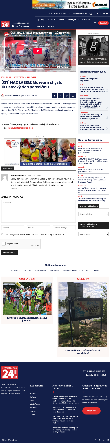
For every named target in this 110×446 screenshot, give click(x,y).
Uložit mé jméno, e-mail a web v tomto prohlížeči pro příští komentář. (35, 234)
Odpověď (14, 189)
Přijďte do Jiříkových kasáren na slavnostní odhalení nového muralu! (92, 127)
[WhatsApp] (73, 95)
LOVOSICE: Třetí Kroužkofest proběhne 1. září (90, 170)
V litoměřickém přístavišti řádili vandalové (83, 351)
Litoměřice (84, 76)
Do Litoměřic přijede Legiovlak (89, 79)
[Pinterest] (66, 95)
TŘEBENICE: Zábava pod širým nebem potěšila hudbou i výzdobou (91, 117)
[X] (60, 95)
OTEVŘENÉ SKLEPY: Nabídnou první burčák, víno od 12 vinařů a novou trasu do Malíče (93, 161)
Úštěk (80, 175)
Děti (80, 146)
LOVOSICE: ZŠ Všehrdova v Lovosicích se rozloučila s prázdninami (90, 150)
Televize (31, 77)
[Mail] (103, 13)
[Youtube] (107, 13)
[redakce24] (3, 95)
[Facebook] (97, 13)
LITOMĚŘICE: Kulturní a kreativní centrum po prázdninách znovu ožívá (92, 190)
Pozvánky (84, 95)
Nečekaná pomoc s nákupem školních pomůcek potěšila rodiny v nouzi (65, 429)
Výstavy (19, 77)
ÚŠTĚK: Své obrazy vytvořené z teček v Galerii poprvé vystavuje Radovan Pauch (92, 180)
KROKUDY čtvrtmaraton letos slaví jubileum (27, 319)
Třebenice (84, 112)
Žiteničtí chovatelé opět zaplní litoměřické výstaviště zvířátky (92, 199)
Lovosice (82, 167)
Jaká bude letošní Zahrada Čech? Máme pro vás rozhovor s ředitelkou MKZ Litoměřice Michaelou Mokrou (65, 399)
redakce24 (15, 96)
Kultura (6, 77)
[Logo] (5, 24)
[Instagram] (100, 13)
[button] (91, 13)
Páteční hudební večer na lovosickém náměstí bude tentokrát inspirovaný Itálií (92, 89)
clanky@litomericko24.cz (20, 128)
